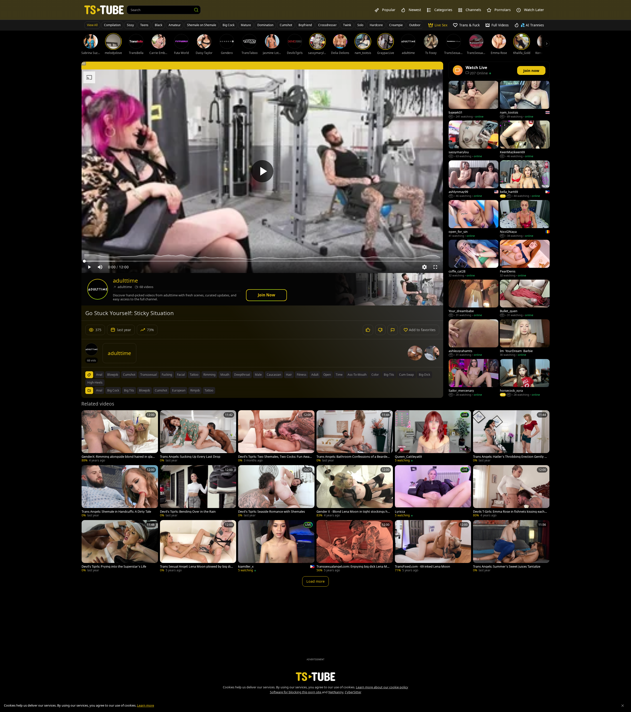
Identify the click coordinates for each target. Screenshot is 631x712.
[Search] (196, 10)
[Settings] (424, 267)
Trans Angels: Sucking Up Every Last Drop (190, 456)
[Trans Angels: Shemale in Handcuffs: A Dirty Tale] (120, 491)
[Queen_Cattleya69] (433, 436)
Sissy (130, 25)
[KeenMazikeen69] (525, 139)
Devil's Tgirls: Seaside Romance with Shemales (271, 511)
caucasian (274, 375)
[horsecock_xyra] (525, 378)
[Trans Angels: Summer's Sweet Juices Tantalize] (511, 546)
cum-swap (406, 375)
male (258, 375)
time (339, 375)
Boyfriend (305, 25)
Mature (246, 25)
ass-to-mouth (357, 375)
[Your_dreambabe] (473, 299)
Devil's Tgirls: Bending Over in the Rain (188, 511)
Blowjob (144, 390)
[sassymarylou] (473, 139)
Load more (315, 581)
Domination (265, 25)
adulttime (125, 280)
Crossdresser (327, 25)
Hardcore (376, 25)
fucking (167, 375)
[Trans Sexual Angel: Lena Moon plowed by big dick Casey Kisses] (198, 546)
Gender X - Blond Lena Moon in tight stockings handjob (352, 511)
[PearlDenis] (525, 259)
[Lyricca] (433, 491)
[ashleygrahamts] (473, 338)
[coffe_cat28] (473, 259)
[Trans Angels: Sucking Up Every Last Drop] (198, 436)
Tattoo (209, 390)
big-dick (424, 375)
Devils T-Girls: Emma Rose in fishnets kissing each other (510, 511)
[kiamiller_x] (276, 546)
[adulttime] (97, 289)
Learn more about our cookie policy (382, 687)
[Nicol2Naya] (525, 219)
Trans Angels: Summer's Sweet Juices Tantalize (506, 566)
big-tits (389, 375)
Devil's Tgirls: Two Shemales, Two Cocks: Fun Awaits (274, 456)
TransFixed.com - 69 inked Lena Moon (422, 566)
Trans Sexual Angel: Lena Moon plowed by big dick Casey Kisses (197, 566)
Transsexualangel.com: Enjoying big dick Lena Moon (352, 566)
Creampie (396, 25)
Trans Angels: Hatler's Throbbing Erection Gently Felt (509, 456)
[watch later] (87, 416)
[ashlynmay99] (473, 179)
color (375, 375)
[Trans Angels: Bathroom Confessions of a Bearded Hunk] (354, 436)
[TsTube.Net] (104, 9)
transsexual (148, 375)
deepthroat (242, 375)
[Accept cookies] (622, 705)
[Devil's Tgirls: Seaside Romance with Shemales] (276, 491)
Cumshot (286, 25)
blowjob (112, 375)
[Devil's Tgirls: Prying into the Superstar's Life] (120, 546)
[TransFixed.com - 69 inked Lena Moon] (433, 546)
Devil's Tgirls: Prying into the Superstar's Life (114, 566)
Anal (99, 390)
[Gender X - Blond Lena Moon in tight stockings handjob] (354, 491)
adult (314, 375)
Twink (347, 25)
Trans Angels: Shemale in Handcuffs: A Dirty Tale (116, 511)
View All (92, 25)
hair (289, 375)
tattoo (194, 375)
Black (158, 25)
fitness (301, 375)
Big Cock (228, 25)
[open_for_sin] (473, 219)
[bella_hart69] (525, 179)
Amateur (175, 25)
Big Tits (129, 390)
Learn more (145, 705)
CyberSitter (353, 692)
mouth (224, 375)
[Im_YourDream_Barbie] (525, 338)
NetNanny (335, 692)
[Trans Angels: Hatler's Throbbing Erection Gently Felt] (511, 436)
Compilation (112, 25)
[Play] (262, 171)
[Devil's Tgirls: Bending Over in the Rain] (198, 491)
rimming (209, 375)
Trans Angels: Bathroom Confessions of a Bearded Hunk (352, 456)
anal (99, 375)
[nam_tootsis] (525, 100)
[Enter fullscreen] (435, 267)
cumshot (129, 375)
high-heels (95, 382)
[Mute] (100, 267)
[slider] (262, 261)
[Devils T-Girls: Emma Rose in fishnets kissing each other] (511, 491)
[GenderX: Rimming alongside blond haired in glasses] (120, 436)
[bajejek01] (473, 100)
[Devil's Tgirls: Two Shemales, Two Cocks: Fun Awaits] (276, 436)
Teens (144, 25)
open (327, 375)
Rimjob (195, 390)
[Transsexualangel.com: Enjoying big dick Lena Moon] (354, 546)
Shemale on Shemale (201, 25)
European (178, 390)
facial (181, 375)
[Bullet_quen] (525, 299)
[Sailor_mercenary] (473, 378)
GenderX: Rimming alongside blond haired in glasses (118, 456)
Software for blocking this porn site (296, 692)
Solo (360, 25)
